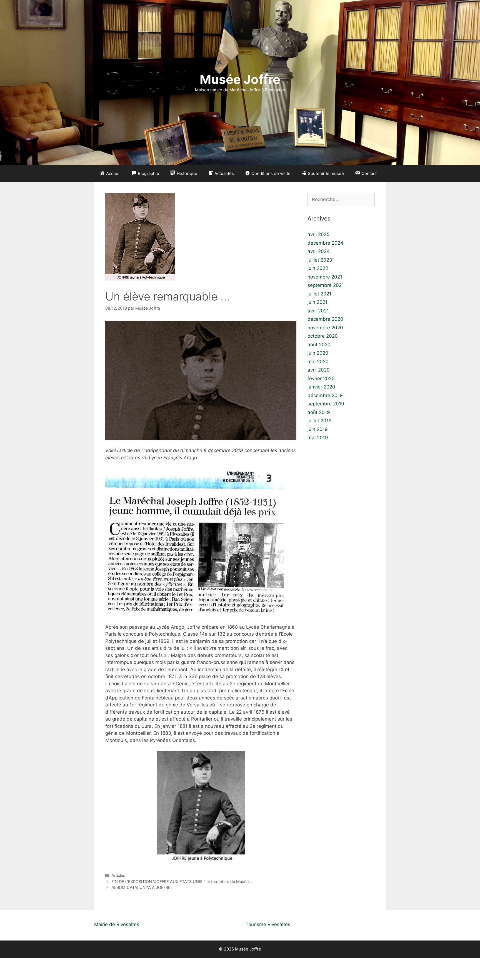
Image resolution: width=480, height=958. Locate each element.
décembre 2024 (325, 243)
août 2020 (319, 344)
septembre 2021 (326, 285)
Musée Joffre (240, 79)
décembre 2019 (325, 395)
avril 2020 (319, 370)
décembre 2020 (325, 319)
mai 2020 (318, 361)
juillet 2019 (320, 420)
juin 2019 (318, 429)
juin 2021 (318, 302)
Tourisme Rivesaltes (268, 924)
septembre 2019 (326, 404)
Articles (118, 875)
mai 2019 (318, 437)
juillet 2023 (320, 260)
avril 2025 (318, 234)
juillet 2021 (319, 294)
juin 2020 (318, 353)
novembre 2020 (325, 327)
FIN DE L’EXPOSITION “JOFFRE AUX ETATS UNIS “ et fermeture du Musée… (181, 881)
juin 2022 (318, 268)
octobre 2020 (323, 336)
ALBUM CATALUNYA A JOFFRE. (141, 887)
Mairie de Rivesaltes (116, 924)
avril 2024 (319, 251)
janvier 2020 (321, 387)
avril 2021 (318, 311)
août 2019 (319, 412)
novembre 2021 (325, 277)
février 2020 (321, 378)
